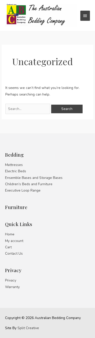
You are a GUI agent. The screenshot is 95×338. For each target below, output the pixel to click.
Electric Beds (15, 171)
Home (9, 234)
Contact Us (14, 253)
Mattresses (14, 164)
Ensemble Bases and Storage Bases (34, 177)
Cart (8, 247)
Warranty (12, 287)
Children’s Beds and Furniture (28, 184)
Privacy (10, 280)
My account (14, 240)
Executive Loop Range (23, 190)
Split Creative (28, 328)
